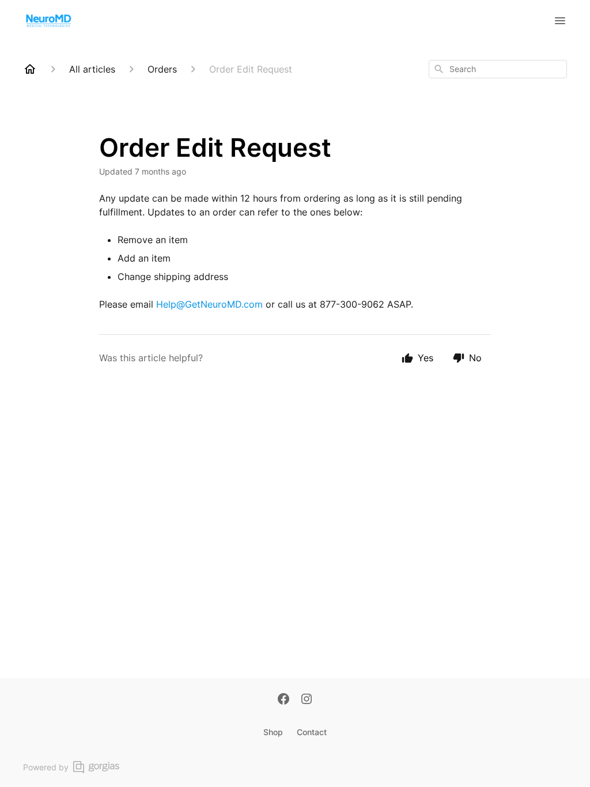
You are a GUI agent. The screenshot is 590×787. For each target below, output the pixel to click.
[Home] (30, 69)
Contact (312, 732)
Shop (273, 732)
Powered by (46, 767)
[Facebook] (283, 700)
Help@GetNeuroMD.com (209, 304)
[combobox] (498, 69)
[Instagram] (306, 700)
